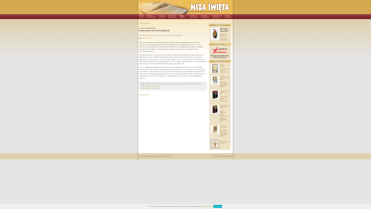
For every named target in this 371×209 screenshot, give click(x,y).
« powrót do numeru (144, 23)
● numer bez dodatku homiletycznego (150, 88)
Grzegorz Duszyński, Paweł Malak (224, 78)
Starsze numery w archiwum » (224, 39)
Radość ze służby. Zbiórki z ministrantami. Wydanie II (224, 84)
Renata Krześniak (222, 65)
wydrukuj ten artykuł (146, 38)
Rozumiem (217, 206)
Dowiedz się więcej (206, 206)
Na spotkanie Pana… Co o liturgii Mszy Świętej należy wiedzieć (224, 133)
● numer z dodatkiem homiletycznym (149, 86)
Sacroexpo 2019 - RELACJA (224, 142)
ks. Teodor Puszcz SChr (223, 126)
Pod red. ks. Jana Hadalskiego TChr (224, 92)
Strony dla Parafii (227, 156)
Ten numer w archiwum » (223, 35)
